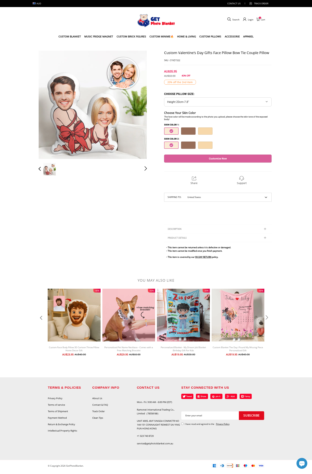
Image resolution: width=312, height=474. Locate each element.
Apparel (248, 36)
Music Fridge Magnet (98, 36)
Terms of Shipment (58, 411)
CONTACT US (234, 3)
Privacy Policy (55, 398)
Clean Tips (97, 417)
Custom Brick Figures (131, 36)
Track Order (261, 3)
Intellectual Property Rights (62, 430)
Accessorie (232, 36)
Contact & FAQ (100, 404)
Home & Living (186, 36)
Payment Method (57, 417)
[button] (47, 104)
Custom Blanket (69, 36)
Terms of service (56, 404)
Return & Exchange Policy (61, 424)
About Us (97, 398)
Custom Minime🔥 (162, 36)
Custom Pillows (210, 36)
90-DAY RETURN (203, 257)
